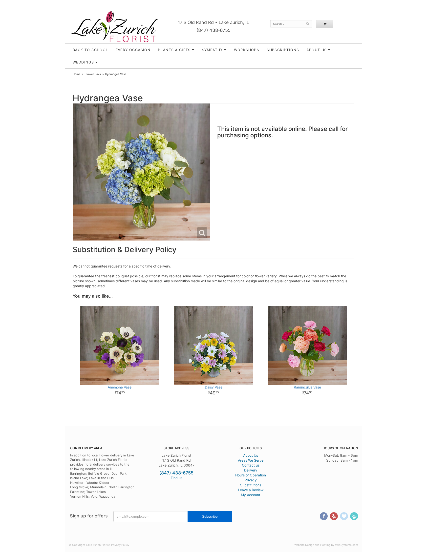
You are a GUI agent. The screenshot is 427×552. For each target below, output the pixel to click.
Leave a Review (250, 490)
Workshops (246, 50)
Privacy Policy (120, 545)
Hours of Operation (250, 475)
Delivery (250, 470)
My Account (250, 495)
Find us (176, 478)
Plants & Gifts (174, 50)
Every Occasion (133, 50)
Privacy (251, 480)
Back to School (90, 50)
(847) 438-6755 (213, 30)
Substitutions (250, 485)
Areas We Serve (250, 460)
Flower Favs (93, 74)
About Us (250, 455)
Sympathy (212, 50)
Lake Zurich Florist (114, 26)
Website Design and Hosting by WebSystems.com (326, 545)
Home (77, 74)
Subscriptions (283, 50)
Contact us (250, 465)
